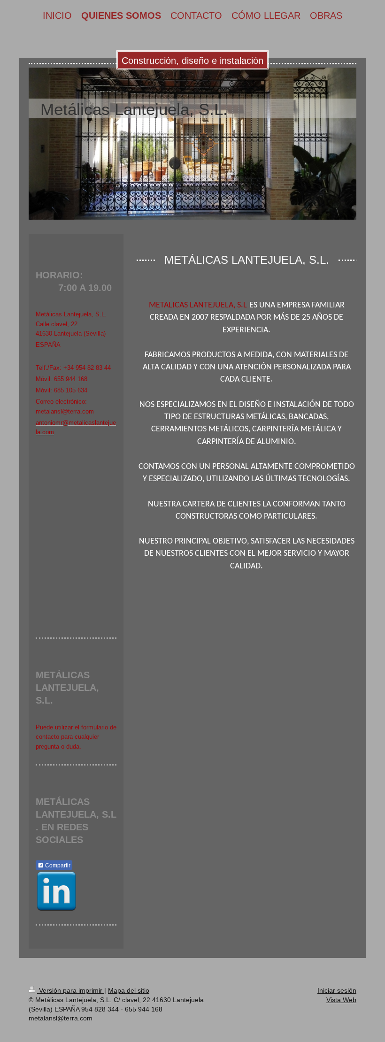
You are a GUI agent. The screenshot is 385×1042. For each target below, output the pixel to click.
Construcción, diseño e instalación (192, 60)
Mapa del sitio (128, 990)
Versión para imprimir (70, 990)
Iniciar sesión (336, 990)
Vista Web (341, 1000)
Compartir (57, 865)
